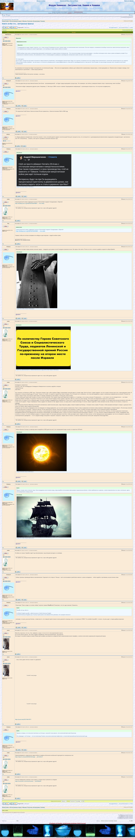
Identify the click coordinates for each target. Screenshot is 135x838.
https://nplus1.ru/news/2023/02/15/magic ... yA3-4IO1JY (29, 757)
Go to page (111, 27)
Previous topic (125, 30)
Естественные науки (15, 21)
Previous (115, 27)
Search (131, 15)
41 (119, 27)
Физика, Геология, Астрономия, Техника (34, 21)
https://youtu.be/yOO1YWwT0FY (23, 719)
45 (125, 27)
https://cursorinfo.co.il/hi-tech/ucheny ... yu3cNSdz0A (28, 781)
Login (4, 15)
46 (126, 27)
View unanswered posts (6, 19)
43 (122, 27)
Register (8, 15)
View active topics (15, 19)
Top (3, 105)
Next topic (131, 30)
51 (130, 27)
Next (132, 27)
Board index (5, 21)
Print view (4, 30)
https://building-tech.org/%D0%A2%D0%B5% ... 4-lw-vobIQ (29, 203)
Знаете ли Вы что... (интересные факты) (18, 24)
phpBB (62, 837)
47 (128, 27)
